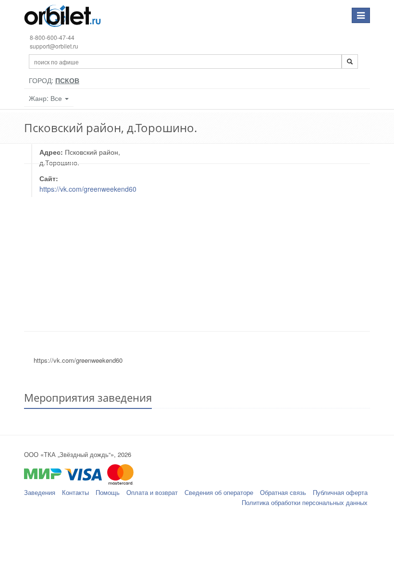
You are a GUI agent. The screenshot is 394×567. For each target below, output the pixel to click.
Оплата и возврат (152, 492)
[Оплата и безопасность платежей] (197, 478)
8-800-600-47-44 (52, 37)
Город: (54, 80)
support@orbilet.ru (54, 46)
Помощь (108, 492)
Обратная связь (283, 492)
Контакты (75, 492)
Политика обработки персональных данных (305, 502)
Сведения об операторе (219, 492)
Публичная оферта (340, 492)
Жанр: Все (46, 98)
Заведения (39, 492)
